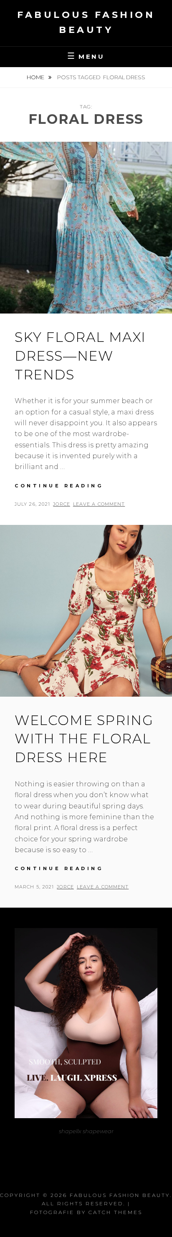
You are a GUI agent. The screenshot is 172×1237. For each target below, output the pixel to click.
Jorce (61, 504)
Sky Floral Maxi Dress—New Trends (80, 356)
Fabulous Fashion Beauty (120, 1195)
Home (36, 77)
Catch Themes (115, 1212)
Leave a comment (99, 504)
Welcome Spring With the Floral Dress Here (84, 739)
